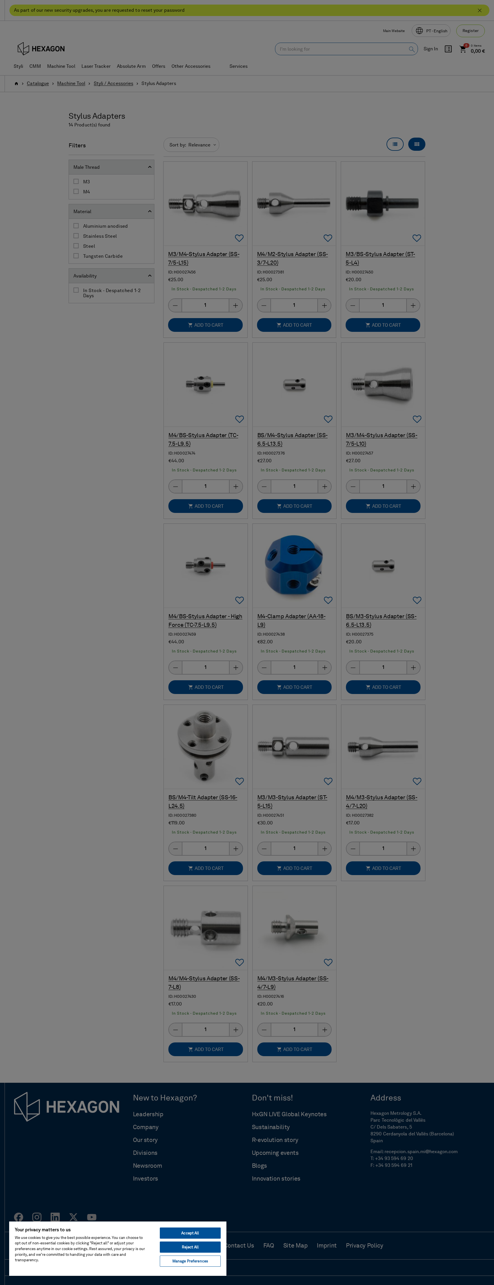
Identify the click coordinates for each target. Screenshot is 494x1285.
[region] (117, 1248)
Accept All (190, 1233)
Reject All (190, 1247)
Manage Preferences (190, 1261)
